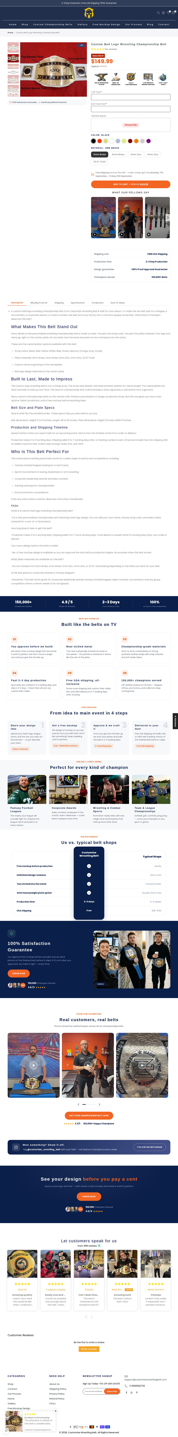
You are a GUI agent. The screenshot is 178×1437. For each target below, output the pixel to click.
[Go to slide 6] (95, 1104)
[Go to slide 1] (84, 1104)
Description (17, 302)
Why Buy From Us (38, 302)
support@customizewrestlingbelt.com (145, 1379)
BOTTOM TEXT (99, 104)
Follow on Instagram (149, 1147)
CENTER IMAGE (98, 116)
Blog (150, 24)
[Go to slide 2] (87, 1104)
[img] (22, 1284)
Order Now (18, 973)
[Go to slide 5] (93, 1104)
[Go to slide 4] (91, 1104)
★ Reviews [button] (175, 721)
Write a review (89, 1349)
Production (97, 302)
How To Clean (118, 302)
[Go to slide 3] (89, 1104)
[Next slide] (167, 217)
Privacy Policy (57, 1393)
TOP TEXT (96, 92)
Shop (25, 24)
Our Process (133, 24)
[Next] (82, 69)
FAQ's (52, 1403)
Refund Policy (56, 1398)
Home (13, 24)
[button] (98, 49)
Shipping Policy (57, 1389)
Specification (78, 302)
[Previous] (25, 69)
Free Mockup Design (106, 24)
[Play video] (34, 1065)
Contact (164, 24)
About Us (54, 1384)
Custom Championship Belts (53, 24)
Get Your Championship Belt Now (89, 1115)
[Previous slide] (93, 217)
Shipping (59, 302)
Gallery (82, 24)
